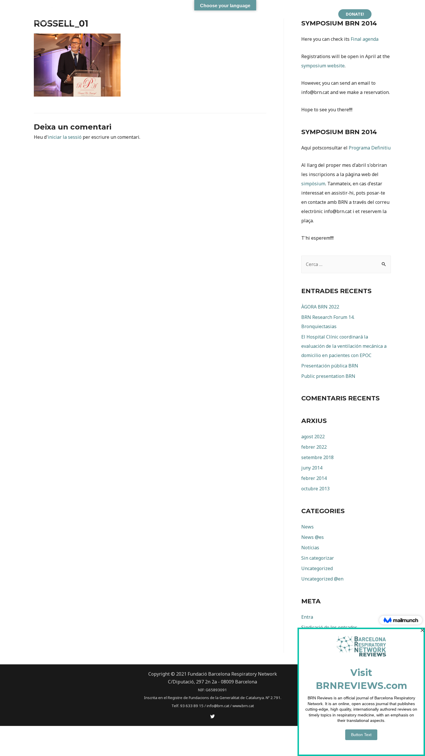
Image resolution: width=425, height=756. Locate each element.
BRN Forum (209, 14)
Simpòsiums (283, 14)
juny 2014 (311, 468)
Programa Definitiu (370, 148)
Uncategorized (317, 568)
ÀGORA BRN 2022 (249, 14)
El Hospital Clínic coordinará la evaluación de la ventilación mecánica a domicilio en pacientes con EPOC (344, 346)
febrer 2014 (314, 478)
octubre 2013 (315, 488)
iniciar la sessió (65, 137)
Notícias (310, 547)
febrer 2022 (314, 447)
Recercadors (318, 14)
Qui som (149, 14)
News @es (312, 537)
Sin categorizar (317, 558)
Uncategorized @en (322, 579)
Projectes (177, 14)
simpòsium (313, 183)
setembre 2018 (317, 457)
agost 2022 (313, 436)
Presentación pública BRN (329, 366)
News (307, 527)
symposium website (323, 65)
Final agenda (364, 39)
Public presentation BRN (328, 376)
